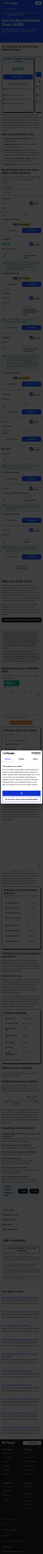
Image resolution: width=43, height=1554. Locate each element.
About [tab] (35, 759)
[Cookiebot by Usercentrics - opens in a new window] (31, 753)
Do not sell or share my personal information (21, 799)
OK (21, 793)
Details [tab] (21, 759)
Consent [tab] (8, 759)
